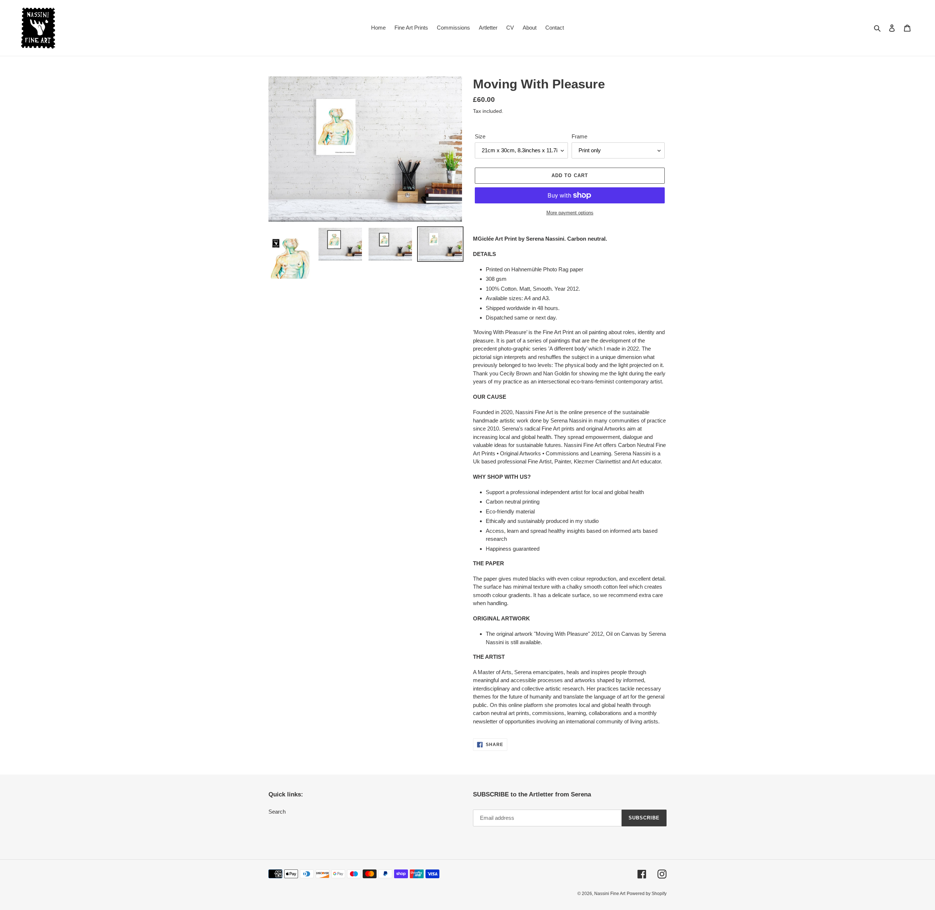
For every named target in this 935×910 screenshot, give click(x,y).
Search (277, 811)
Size (480, 136)
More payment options (570, 212)
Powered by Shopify (647, 893)
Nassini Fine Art (609, 893)
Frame (579, 136)
